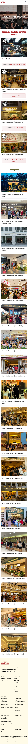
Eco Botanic (4, 706)
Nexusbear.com (19, 741)
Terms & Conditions (22, 739)
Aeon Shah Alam (5, 720)
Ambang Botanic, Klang (6, 723)
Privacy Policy (5, 739)
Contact (16, 691)
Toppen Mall (4, 703)
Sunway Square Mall (6, 721)
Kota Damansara (5, 715)
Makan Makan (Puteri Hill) (7, 707)
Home (15, 678)
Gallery (15, 686)
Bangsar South (18, 700)
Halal (15, 684)
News (15, 689)
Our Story (16, 682)
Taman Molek (4, 701)
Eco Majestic (4, 718)
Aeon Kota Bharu (18, 715)
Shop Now (16, 680)
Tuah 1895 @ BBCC (19, 704)
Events (15, 687)
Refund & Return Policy (13, 739)
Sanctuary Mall (4, 717)
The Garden (17, 710)
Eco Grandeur (4, 726)
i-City (2, 724)
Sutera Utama (4, 704)
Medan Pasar (18, 709)
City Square (4, 700)
